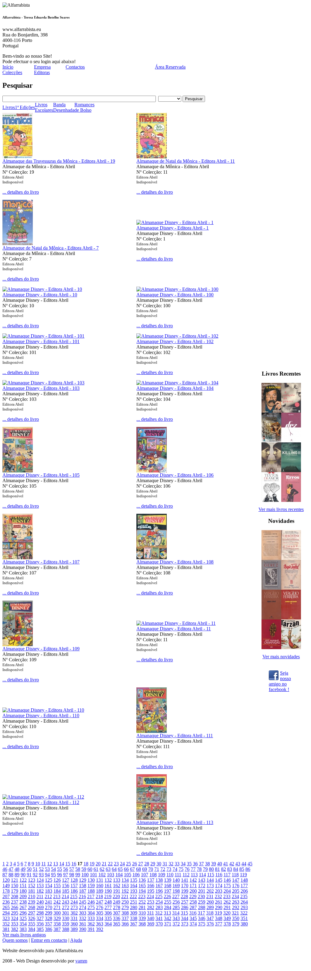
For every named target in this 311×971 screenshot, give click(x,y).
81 (217, 869)
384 (31, 929)
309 (133, 912)
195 (150, 891)
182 (40, 891)
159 (91, 885)
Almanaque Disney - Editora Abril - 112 (40, 802)
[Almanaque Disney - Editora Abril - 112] (43, 796)
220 (116, 896)
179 (14, 891)
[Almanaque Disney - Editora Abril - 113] (151, 818)
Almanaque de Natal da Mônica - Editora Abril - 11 (185, 161)
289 (210, 907)
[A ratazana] (271, 411)
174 (218, 885)
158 (82, 885)
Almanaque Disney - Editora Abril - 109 (41, 648)
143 (201, 880)
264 (244, 902)
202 (210, 891)
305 (99, 912)
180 (23, 891)
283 (159, 907)
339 (142, 918)
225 (158, 896)
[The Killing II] (291, 470)
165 (142, 885)
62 (102, 869)
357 (48, 923)
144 (210, 880)
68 (138, 869)
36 (195, 863)
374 (193, 923)
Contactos (75, 67)
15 (67, 863)
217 (90, 896)
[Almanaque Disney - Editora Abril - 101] (43, 336)
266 (14, 907)
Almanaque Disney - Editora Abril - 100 (175, 294)
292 (235, 907)
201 (201, 891)
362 (91, 923)
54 (53, 869)
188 (91, 891)
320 (227, 912)
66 (126, 869)
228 (184, 896)
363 (99, 923)
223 (141, 896)
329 (57, 918)
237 (14, 902)
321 (235, 912)
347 (210, 918)
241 (48, 902)
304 (91, 912)
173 (210, 885)
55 (59, 869)
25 (128, 863)
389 (74, 929)
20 (98, 863)
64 (114, 869)
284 (167, 907)
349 (227, 918)
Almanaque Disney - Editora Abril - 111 (174, 735)
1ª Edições (25, 107)
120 (6, 880)
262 (227, 902)
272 (65, 907)
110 (169, 874)
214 (65, 896)
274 (82, 907)
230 (201, 896)
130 (91, 880)
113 (194, 874)
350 (235, 918)
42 (231, 863)
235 (244, 896)
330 (65, 918)
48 (17, 869)
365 (116, 923)
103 (110, 874)
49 (23, 869)
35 (189, 863)
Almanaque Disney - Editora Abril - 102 (175, 341)
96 (59, 874)
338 (133, 918)
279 (125, 907)
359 (65, 923)
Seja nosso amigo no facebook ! (280, 678)
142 (193, 880)
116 (218, 874)
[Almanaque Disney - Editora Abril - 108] (151, 557)
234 (235, 896)
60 (89, 869)
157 (74, 885)
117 (227, 874)
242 (57, 902)
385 (40, 929)
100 (85, 874)
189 (99, 891)
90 (23, 874)
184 (57, 891)
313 (167, 912)
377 (218, 923)
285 (176, 907)
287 (193, 907)
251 (133, 902)
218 (99, 896)
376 (210, 923)
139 (167, 880)
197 (167, 891)
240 (40, 902)
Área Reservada (170, 67)
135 (133, 880)
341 (159, 918)
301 (65, 912)
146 (227, 880)
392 (99, 929)
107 (144, 874)
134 (125, 880)
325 (23, 918)
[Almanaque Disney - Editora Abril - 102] (177, 336)
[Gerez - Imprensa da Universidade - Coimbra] (271, 588)
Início (7, 67)
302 (74, 912)
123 (31, 880)
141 (184, 880)
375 (201, 923)
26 (134, 863)
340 (150, 918)
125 (48, 880)
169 (176, 885)
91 (29, 874)
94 (47, 874)
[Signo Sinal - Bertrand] (271, 617)
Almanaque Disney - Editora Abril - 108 (175, 561)
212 (48, 896)
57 (71, 869)
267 (23, 907)
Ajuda (76, 940)
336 (116, 918)
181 (31, 891)
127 (65, 880)
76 (187, 869)
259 (201, 902)
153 (40, 885)
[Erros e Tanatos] (291, 500)
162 (116, 885)
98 (71, 874)
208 (14, 896)
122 (23, 880)
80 (211, 869)
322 (244, 912)
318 (210, 912)
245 (82, 902)
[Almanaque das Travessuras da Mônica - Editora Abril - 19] (17, 156)
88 (11, 874)
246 (91, 902)
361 (82, 923)
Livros (8, 107)
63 (108, 869)
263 (235, 902)
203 (218, 891)
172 (201, 885)
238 (23, 902)
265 (6, 907)
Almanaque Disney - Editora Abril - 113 (174, 822)
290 (218, 907)
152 (31, 885)
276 (99, 907)
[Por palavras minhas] (271, 470)
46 (4, 869)
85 (241, 869)
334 (99, 918)
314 (175, 912)
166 (150, 885)
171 (193, 885)
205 (235, 891)
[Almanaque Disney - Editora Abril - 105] (17, 470)
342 (167, 918)
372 (176, 923)
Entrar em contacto (49, 940)
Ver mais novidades (281, 656)
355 (31, 923)
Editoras (42, 72)
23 (116, 863)
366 (125, 923)
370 (159, 923)
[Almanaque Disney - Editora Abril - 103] (43, 382)
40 (219, 863)
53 (47, 869)
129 (82, 880)
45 (250, 863)
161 (108, 885)
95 (53, 874)
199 (184, 891)
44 (243, 863)
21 (104, 863)
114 (202, 874)
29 (152, 863)
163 (125, 885)
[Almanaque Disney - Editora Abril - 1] (175, 222)
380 (244, 923)
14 (61, 863)
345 (193, 918)
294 (6, 912)
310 (142, 912)
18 (86, 863)
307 (116, 912)
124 (40, 880)
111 (178, 874)
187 (82, 891)
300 (57, 912)
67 (132, 869)
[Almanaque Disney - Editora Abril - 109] (17, 644)
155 (57, 885)
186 (74, 891)
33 (177, 863)
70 (150, 869)
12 (49, 863)
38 (207, 863)
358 (57, 923)
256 (176, 902)
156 (65, 885)
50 (29, 869)
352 (6, 923)
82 (223, 869)
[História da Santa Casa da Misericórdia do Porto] (271, 440)
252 (142, 902)
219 (107, 896)
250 (125, 902)
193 (133, 891)
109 (161, 874)
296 (23, 912)
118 (235, 874)
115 (210, 874)
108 (153, 874)
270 (48, 907)
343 (176, 918)
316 (193, 912)
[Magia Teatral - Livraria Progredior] (291, 588)
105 (127, 874)
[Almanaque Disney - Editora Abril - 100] (177, 289)
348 (218, 918)
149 (6, 885)
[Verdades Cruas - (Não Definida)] (271, 558)
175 (227, 885)
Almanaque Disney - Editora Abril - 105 (41, 475)
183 (48, 891)
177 (244, 885)
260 (210, 902)
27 (140, 863)
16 (73, 863)
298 (40, 912)
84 (235, 869)
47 (11, 869)
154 (48, 885)
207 (6, 896)
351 (244, 918)
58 (77, 869)
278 (116, 907)
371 (167, 923)
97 (65, 874)
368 (142, 923)
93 (41, 874)
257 (184, 902)
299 (48, 912)
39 (213, 863)
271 (57, 907)
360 (74, 923)
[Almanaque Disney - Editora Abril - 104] (177, 382)
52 (41, 869)
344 (184, 918)
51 (35, 869)
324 (14, 918)
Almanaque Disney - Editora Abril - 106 (175, 475)
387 (57, 929)
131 (99, 880)
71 (156, 869)
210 (31, 896)
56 (65, 869)
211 (39, 896)
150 (14, 885)
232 (218, 896)
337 (125, 918)
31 (164, 863)
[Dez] (291, 440)
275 (91, 907)
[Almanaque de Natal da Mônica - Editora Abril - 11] (151, 156)
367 (133, 923)
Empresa (42, 67)
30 (158, 863)
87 (4, 874)
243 (65, 902)
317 (201, 912)
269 (40, 907)
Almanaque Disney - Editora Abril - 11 (173, 628)
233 (227, 896)
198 (176, 891)
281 (142, 907)
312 (158, 912)
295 (14, 912)
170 (184, 885)
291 (227, 907)
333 (91, 918)
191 (116, 891)
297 (31, 912)
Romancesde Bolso (84, 107)
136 (142, 880)
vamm (81, 960)
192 (125, 891)
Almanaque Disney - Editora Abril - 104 (175, 388)
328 (48, 918)
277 (108, 907)
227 (175, 896)
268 (31, 907)
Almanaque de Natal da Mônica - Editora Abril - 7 (50, 247)
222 (133, 896)
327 (40, 918)
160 (99, 885)
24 (122, 863)
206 (244, 891)
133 (116, 880)
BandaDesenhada (63, 107)
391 (91, 929)
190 (108, 891)
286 (184, 907)
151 (23, 885)
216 (82, 896)
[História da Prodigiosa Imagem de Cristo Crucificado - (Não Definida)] (291, 558)
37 (201, 863)
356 (40, 923)
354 (23, 923)
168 (167, 885)
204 (227, 891)
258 (193, 902)
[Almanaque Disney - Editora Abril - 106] (151, 470)
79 (205, 869)
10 (37, 863)
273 (74, 907)
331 (74, 918)
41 (225, 863)
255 (167, 902)
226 (167, 896)
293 (244, 907)
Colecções (12, 72)
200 (193, 891)
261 (218, 902)
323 (6, 918)
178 (6, 891)
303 (82, 912)
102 (102, 874)
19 (92, 863)
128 (74, 880)
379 (235, 923)
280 (133, 907)
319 (218, 912)
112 (186, 874)
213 (56, 896)
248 (108, 902)
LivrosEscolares (44, 107)
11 (43, 863)
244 (74, 902)
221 (124, 896)
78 (199, 869)
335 (108, 918)
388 (65, 929)
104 (119, 874)
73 (168, 869)
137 (150, 880)
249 (116, 902)
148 (244, 880)
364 (108, 923)
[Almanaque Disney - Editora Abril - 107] (17, 557)
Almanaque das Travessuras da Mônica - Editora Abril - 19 (58, 161)
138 (159, 880)
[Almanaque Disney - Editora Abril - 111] (151, 731)
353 (14, 923)
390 (82, 929)
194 (142, 891)
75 (181, 869)
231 (210, 896)
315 (184, 912)
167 (159, 885)
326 (31, 918)
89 (17, 874)
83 (229, 869)
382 (14, 929)
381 (6, 929)
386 (48, 929)
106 (136, 874)
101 (93, 874)
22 (110, 863)
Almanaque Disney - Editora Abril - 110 (40, 715)
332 (82, 918)
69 (144, 869)
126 (57, 880)
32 (171, 863)
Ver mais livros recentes (281, 509)
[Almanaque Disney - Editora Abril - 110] (43, 710)
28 (146, 863)
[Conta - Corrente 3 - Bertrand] (291, 617)
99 (77, 874)
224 (150, 896)
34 (183, 863)
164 (133, 885)
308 (125, 912)
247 (99, 902)
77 (193, 869)
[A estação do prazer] (291, 411)
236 (6, 902)
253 (150, 902)
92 (35, 874)
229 (193, 896)
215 (73, 896)
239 (31, 902)
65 (120, 869)
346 (201, 918)
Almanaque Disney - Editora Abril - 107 (41, 561)
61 (96, 869)
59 (83, 869)
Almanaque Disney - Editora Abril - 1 (172, 227)
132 (108, 880)
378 (227, 923)
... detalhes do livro (20, 192)
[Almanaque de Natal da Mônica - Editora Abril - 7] (17, 243)
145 (218, 880)
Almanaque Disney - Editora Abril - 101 (41, 341)
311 (150, 912)
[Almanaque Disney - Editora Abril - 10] (42, 289)
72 (162, 869)
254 (159, 902)
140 (176, 880)
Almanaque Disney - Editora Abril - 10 (39, 294)
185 (65, 891)
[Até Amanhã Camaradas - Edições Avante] (271, 647)
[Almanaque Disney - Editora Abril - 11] (176, 623)
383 (23, 929)
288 (201, 907)
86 (247, 869)
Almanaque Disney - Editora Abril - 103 (41, 388)
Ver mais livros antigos (24, 934)
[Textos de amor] (271, 500)
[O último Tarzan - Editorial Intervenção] (291, 647)
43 (237, 863)
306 (108, 912)
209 (23, 896)
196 (159, 891)
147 (235, 880)
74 (175, 869)
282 (150, 907)
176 (235, 885)
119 (243, 874)
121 (14, 880)
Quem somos (15, 940)
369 (150, 923)
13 (55, 863)
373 (184, 923)
